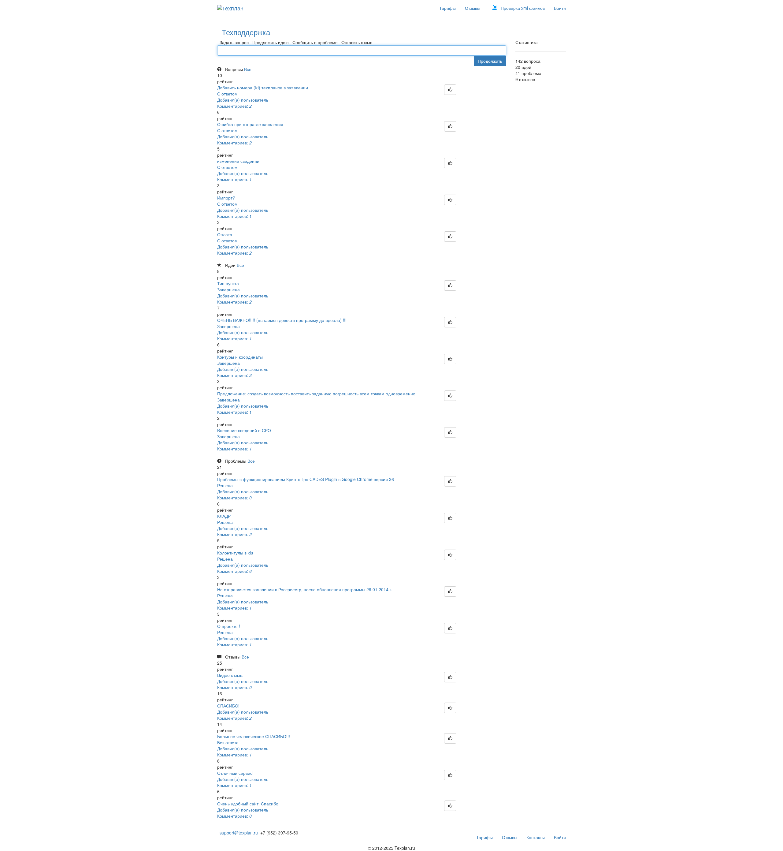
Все (247, 69)
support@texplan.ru (237, 833)
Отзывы (472, 8)
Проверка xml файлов (523, 8)
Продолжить (490, 61)
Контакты (535, 837)
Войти (560, 8)
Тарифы (447, 8)
